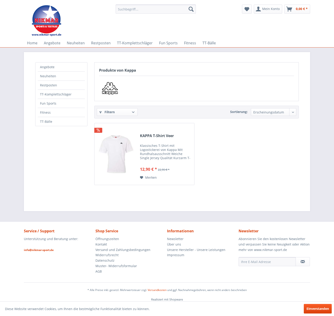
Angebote (47, 67)
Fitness (45, 112)
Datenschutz (105, 260)
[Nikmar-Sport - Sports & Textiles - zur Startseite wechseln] (47, 20)
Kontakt (101, 244)
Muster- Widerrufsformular (116, 266)
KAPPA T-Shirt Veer (157, 135)
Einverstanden (318, 308)
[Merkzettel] (247, 9)
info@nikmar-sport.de (39, 250)
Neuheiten (48, 76)
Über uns (174, 244)
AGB (98, 271)
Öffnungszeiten (107, 239)
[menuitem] (156, 9)
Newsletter (175, 239)
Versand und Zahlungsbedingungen (122, 250)
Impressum (175, 255)
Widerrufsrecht (107, 255)
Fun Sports (48, 103)
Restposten (48, 85)
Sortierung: (239, 112)
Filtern (109, 112)
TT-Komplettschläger (56, 94)
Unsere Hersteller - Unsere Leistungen (196, 250)
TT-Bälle (46, 121)
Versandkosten (157, 290)
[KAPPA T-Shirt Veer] (116, 154)
